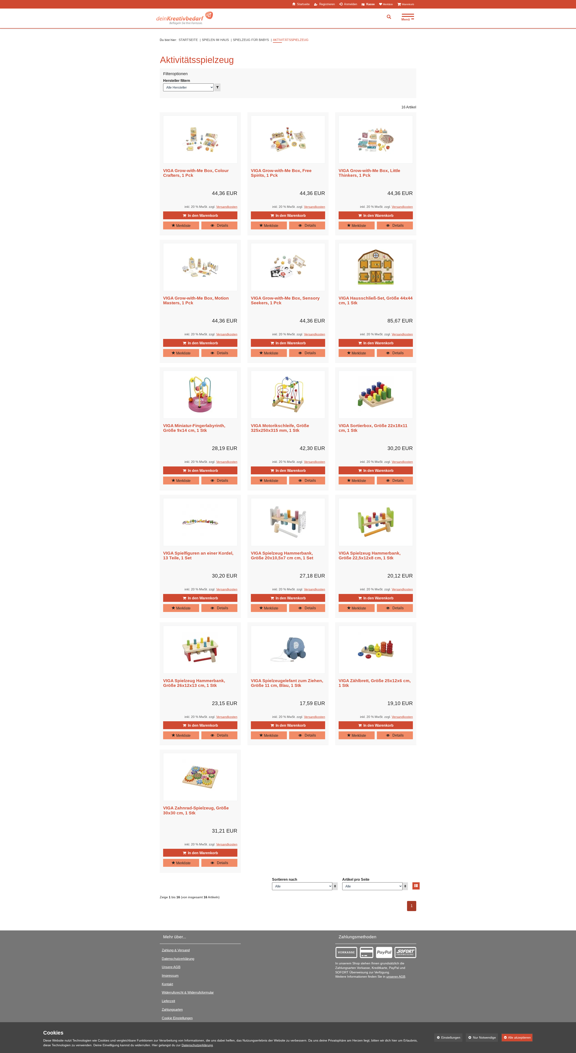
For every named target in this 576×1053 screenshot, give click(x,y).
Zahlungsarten (172, 1009)
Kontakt (167, 984)
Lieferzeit (168, 1001)
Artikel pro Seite (355, 879)
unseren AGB (395, 976)
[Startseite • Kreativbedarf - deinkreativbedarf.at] (184, 18)
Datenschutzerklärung (178, 959)
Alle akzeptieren (516, 1037)
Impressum (170, 975)
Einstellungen (447, 1037)
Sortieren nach (284, 879)
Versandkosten (226, 206)
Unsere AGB (171, 967)
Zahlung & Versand (176, 950)
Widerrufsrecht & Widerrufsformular (188, 992)
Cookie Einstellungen (177, 1018)
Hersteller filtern (176, 81)
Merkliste (183, 226)
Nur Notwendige (481, 1037)
